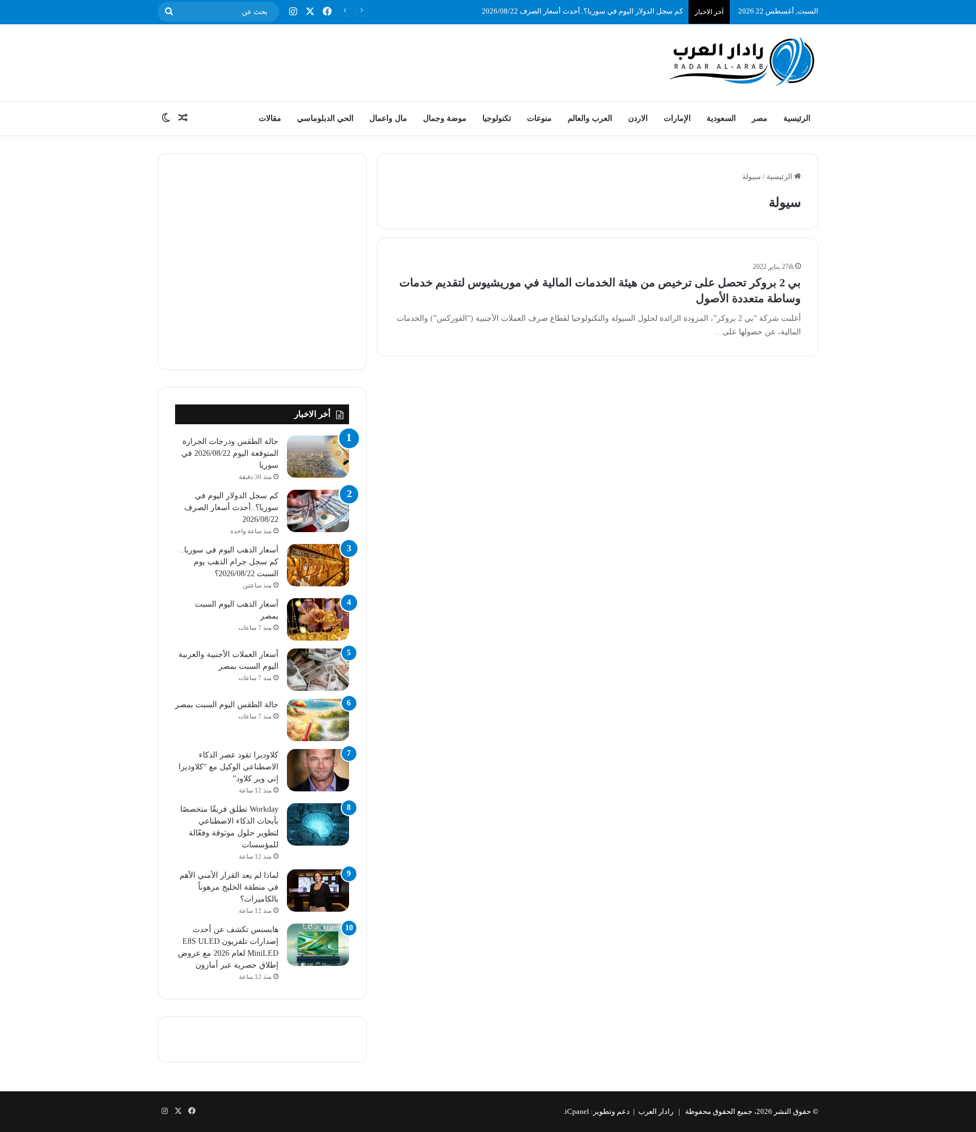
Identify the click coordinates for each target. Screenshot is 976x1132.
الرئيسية (797, 118)
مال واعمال (388, 118)
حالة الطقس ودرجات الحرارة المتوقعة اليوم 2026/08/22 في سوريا (229, 453)
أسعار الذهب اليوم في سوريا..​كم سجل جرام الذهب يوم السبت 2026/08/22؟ (229, 562)
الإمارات (677, 118)
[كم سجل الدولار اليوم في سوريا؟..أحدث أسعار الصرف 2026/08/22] (318, 511)
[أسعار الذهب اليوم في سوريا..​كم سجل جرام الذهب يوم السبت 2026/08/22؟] (318, 565)
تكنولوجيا (496, 118)
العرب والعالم (590, 118)
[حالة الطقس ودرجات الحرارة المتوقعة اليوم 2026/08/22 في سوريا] (318, 457)
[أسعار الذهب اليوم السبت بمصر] (318, 619)
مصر (760, 118)
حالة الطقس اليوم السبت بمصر (226, 704)
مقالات (270, 118)
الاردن (638, 118)
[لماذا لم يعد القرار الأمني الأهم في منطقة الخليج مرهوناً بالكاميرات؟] (318, 890)
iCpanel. (576, 1111)
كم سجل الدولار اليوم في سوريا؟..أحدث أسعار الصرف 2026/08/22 (582, 11)
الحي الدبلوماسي (325, 118)
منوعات (539, 118)
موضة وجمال (445, 118)
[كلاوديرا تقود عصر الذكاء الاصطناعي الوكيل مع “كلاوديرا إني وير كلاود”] (318, 770)
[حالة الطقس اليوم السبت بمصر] (318, 720)
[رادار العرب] (742, 61)
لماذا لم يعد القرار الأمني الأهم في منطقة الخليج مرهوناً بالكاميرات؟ (229, 887)
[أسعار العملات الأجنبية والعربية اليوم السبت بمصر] (318, 669)
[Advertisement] (375, 61)
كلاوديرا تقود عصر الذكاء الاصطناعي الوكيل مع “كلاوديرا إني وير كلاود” (228, 767)
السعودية (721, 118)
